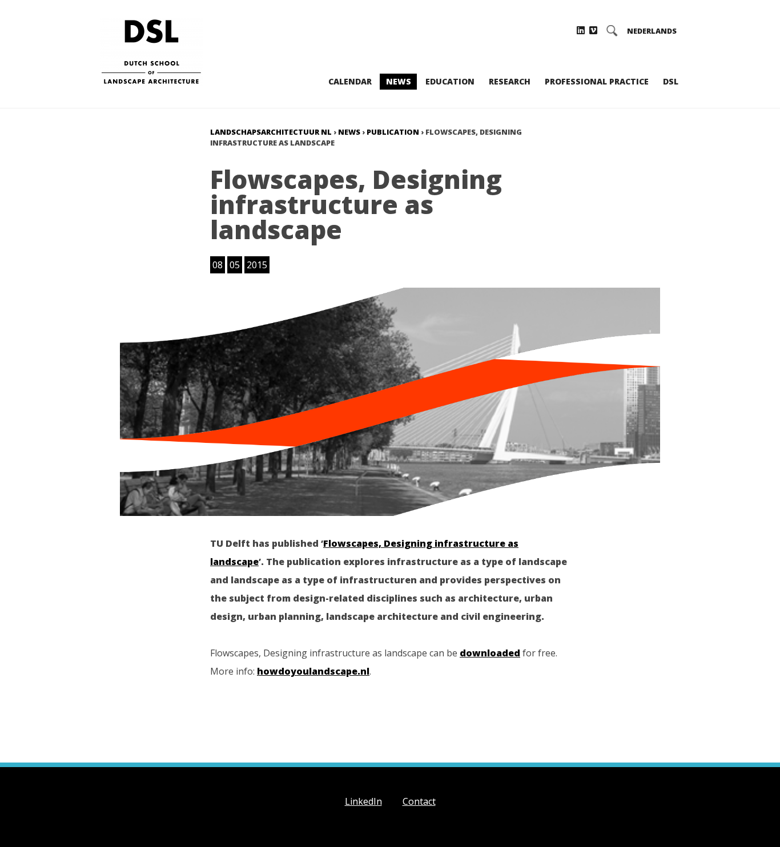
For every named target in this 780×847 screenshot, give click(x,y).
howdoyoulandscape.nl (313, 671)
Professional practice (597, 81)
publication (393, 132)
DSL (670, 81)
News (398, 81)
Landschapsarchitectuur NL (271, 132)
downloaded (490, 653)
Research (509, 81)
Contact (419, 801)
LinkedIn (363, 801)
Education (450, 81)
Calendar (350, 81)
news (349, 132)
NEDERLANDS (652, 31)
